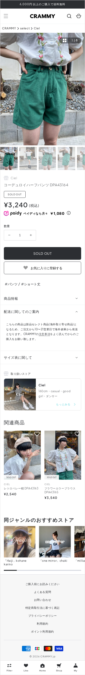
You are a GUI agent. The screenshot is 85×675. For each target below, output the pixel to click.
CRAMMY (9, 28)
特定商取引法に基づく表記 (42, 607)
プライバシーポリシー (42, 615)
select (25, 28)
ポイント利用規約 (42, 631)
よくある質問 (42, 592)
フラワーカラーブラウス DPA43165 (60, 490)
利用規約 (42, 623)
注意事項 (44, 334)
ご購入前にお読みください (42, 584)
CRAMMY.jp (47, 656)
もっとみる (63, 404)
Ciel (37, 28)
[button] (6, 16)
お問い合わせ (42, 600)
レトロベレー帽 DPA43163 (21, 488)
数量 (7, 226)
